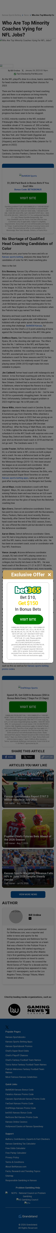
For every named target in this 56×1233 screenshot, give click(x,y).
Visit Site (28, 619)
